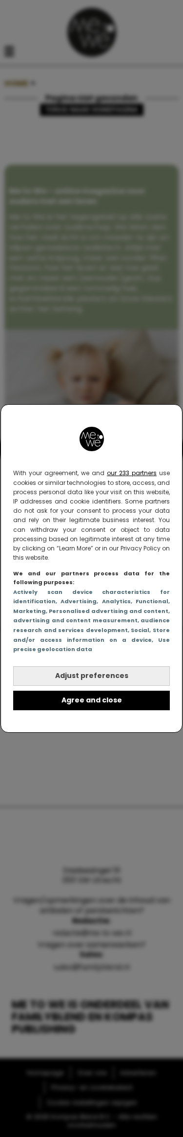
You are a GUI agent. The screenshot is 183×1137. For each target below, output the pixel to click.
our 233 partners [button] (132, 473)
